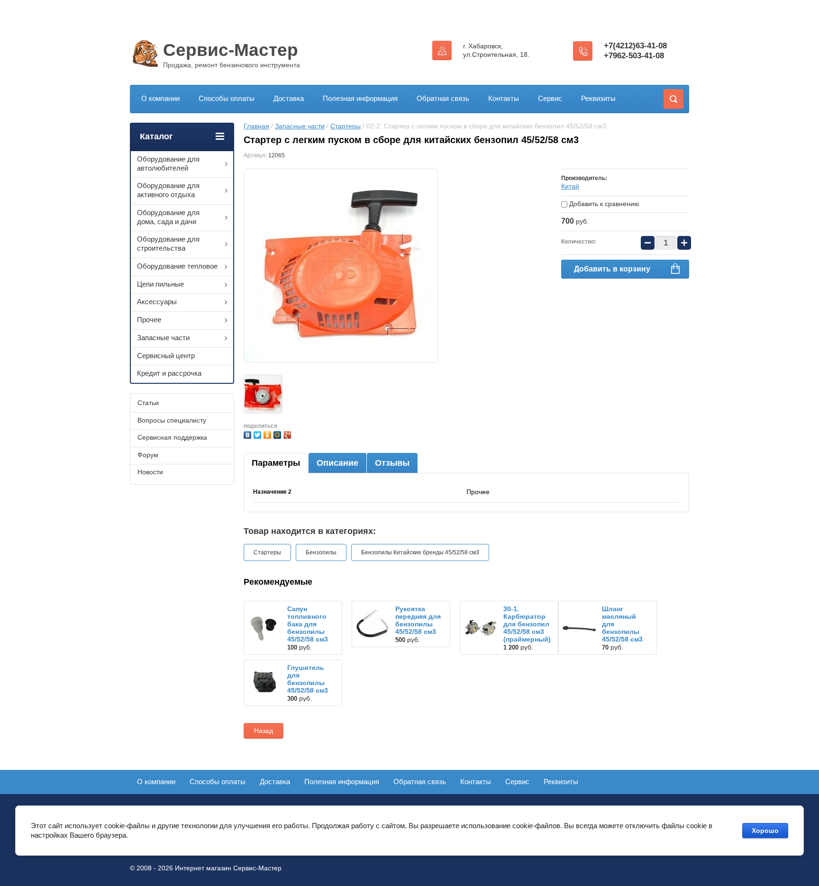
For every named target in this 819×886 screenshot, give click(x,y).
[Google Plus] (288, 434)
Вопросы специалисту (171, 420)
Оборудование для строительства (168, 243)
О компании (160, 98)
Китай (570, 186)
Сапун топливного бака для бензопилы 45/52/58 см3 (307, 624)
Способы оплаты (227, 98)
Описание (337, 463)
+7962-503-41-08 (634, 55)
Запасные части (300, 126)
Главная (256, 126)
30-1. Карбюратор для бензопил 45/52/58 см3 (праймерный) (527, 624)
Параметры (276, 463)
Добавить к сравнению (603, 204)
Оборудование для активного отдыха (168, 190)
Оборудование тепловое (177, 266)
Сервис (550, 98)
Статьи (148, 403)
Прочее (149, 320)
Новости (150, 472)
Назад (263, 730)
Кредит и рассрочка (169, 373)
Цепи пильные (160, 284)
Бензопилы (321, 552)
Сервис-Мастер (230, 50)
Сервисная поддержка (172, 437)
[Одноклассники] (268, 434)
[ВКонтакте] (249, 434)
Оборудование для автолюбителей (168, 163)
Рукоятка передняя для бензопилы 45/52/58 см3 (418, 620)
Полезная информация (360, 98)
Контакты (503, 98)
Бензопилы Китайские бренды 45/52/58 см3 (420, 552)
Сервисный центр (166, 356)
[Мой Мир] (278, 434)
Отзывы (392, 463)
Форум (147, 455)
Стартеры (345, 126)
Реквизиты (598, 98)
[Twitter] (259, 434)
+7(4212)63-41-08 (635, 45)
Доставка (288, 98)
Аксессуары (157, 302)
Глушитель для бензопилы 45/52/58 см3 (307, 679)
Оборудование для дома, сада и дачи (168, 217)
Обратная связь (443, 98)
